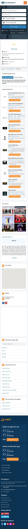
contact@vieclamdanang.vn (9, 489)
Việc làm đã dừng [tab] (18, 77)
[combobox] (14, 18)
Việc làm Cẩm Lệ (5, 384)
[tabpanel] (14, 81)
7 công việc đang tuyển (15, 141)
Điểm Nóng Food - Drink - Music (15, 134)
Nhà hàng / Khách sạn (21, 116)
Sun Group (14, 49)
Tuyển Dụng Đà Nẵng (6, 472)
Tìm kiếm (15, 26)
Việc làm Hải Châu (6, 368)
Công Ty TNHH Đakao (13, 145)
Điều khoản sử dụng (5, 504)
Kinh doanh (5, 30)
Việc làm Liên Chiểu (6, 377)
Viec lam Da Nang (6, 467)
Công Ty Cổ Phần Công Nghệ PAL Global (15, 103)
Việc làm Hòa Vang (6, 387)
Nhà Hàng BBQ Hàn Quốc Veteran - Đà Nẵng (16, 158)
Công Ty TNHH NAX (12, 179)
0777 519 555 (6, 491)
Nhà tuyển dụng (10, 69)
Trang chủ (3, 69)
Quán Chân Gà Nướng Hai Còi (14, 114)
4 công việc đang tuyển (15, 166)
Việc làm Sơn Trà (5, 374)
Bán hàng (17, 105)
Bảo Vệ (3, 350)
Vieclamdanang (5, 470)
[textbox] (14, 18)
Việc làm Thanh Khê (6, 371)
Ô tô (16, 171)
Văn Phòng (11, 30)
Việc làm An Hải (5, 393)
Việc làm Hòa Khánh (6, 402)
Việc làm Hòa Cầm (6, 405)
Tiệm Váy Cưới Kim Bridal (14, 124)
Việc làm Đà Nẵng (6, 465)
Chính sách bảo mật (5, 498)
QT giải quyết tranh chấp (6, 500)
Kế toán (16, 30)
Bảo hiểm (4, 356)
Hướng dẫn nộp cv (5, 502)
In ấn (20, 105)
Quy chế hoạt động (5, 506)
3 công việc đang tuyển (15, 121)
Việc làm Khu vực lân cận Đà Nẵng (9, 390)
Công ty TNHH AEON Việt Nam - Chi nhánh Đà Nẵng (16, 93)
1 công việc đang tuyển (15, 110)
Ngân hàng (21, 30)
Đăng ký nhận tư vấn (12, 439)
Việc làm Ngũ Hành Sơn (7, 380)
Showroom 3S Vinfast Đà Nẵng (15, 170)
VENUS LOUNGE (11, 190)
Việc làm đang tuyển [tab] (8, 77)
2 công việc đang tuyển (15, 100)
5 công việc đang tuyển (15, 131)
